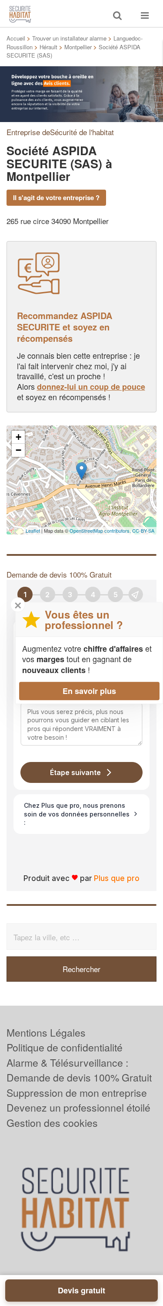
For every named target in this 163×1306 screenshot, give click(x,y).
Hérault (48, 47)
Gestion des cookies (52, 1123)
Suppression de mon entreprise (77, 1092)
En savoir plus (89, 691)
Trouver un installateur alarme (69, 38)
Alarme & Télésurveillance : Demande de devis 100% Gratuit (79, 1070)
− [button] (18, 450)
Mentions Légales (46, 1032)
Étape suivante (75, 772)
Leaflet (33, 530)
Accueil (16, 38)
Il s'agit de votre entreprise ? (56, 197)
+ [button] (18, 437)
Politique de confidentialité (65, 1047)
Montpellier (78, 47)
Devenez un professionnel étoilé (78, 1107)
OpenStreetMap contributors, (101, 530)
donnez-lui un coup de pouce (91, 386)
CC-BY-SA (143, 530)
